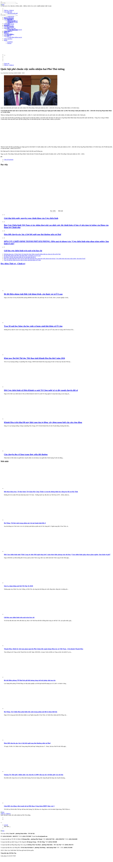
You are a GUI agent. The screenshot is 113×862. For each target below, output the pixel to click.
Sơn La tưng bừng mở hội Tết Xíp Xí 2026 (18, 586)
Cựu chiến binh (8, 12)
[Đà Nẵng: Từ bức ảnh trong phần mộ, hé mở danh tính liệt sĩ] (16, 520)
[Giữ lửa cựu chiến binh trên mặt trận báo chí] (16, 614)
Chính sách (7, 23)
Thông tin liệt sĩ (8, 38)
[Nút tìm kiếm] (17, 3)
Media (5, 40)
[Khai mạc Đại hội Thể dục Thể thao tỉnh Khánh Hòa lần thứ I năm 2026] (16, 354)
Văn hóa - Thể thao (9, 34)
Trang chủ (6, 63)
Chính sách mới (11, 28)
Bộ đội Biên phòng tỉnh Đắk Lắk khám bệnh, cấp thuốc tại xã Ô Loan (22, 255)
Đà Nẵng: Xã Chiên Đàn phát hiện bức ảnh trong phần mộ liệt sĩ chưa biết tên (30, 712)
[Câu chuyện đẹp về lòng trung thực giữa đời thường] (16, 451)
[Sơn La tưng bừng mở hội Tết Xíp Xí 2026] (16, 583)
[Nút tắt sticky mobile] (1, 822)
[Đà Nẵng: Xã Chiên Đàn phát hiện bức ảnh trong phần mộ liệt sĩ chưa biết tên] (16, 708)
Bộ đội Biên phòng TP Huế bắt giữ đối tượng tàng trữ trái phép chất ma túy (30, 680)
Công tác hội (10, 16)
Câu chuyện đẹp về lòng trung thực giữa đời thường (26, 454)
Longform (10, 41)
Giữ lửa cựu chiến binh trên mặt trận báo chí (23, 251)
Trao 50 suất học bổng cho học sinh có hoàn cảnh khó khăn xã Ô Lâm (22, 260)
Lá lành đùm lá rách (12, 22)
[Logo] (2, 4)
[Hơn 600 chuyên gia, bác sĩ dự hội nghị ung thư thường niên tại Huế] (16, 740)
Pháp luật (6, 36)
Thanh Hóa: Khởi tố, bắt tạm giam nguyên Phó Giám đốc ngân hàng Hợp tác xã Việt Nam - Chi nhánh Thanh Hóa (43, 649)
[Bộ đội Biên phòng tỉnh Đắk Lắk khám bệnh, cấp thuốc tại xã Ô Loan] (16, 290)
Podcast (9, 35)
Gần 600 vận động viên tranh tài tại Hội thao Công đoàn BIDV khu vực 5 (29, 806)
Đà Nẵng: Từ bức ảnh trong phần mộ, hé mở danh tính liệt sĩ (20, 257)
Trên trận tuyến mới (12, 13)
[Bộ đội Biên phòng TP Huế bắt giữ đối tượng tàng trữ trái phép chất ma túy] (16, 677)
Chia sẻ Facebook (8, 159)
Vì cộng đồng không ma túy (14, 37)
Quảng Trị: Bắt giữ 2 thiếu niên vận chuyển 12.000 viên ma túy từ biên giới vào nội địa (33, 775)
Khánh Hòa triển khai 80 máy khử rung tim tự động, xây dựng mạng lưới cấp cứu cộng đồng (43, 422)
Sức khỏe (6, 33)
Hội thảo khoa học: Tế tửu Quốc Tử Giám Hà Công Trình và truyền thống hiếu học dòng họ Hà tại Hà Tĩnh (32, 254)
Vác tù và (9, 22)
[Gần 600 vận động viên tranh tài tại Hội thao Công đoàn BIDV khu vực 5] (16, 803)
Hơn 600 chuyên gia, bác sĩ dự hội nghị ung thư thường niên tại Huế (32, 234)
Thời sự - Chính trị (9, 10)
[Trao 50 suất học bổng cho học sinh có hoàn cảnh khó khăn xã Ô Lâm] (16, 322)
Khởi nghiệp (10, 27)
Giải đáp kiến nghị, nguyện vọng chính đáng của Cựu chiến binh (31, 218)
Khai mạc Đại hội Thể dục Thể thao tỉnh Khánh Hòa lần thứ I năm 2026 (34, 358)
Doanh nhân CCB (8, 25)
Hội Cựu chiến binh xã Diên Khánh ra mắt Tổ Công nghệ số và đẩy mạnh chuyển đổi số (41, 390)
